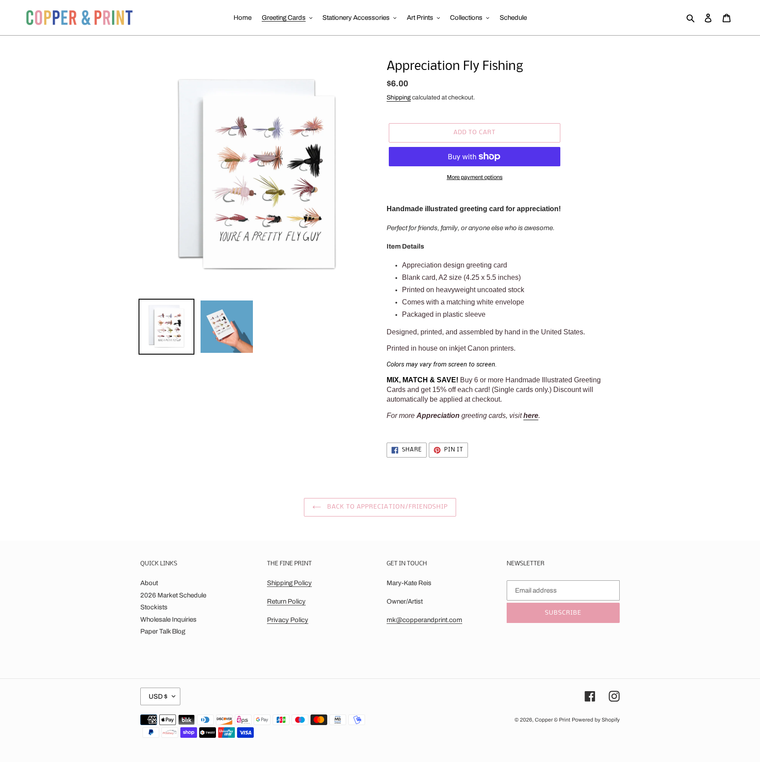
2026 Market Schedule (173, 595)
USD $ (158, 696)
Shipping (399, 97)
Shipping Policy (289, 582)
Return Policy (286, 601)
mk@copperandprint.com (424, 619)
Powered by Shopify (596, 720)
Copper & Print (552, 720)
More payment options (475, 177)
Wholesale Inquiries (168, 619)
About (149, 582)
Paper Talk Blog (162, 631)
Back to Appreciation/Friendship (386, 507)
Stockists (154, 607)
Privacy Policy (287, 619)
